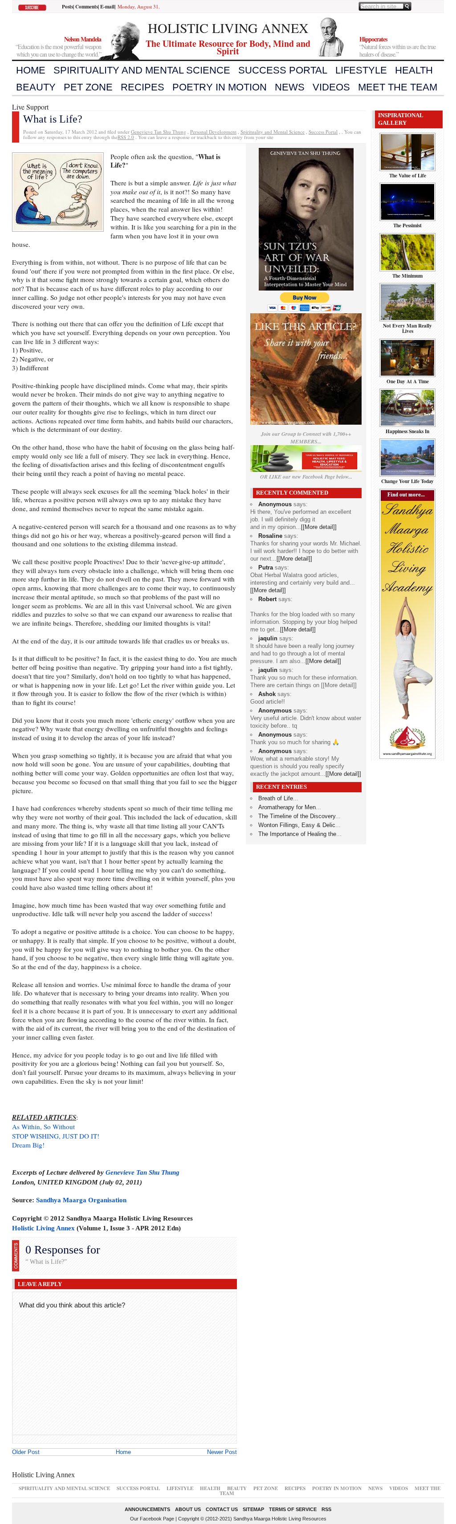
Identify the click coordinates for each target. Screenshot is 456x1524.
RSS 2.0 (126, 137)
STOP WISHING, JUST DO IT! (55, 1135)
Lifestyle (361, 70)
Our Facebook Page (152, 1518)
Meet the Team (397, 87)
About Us (188, 1509)
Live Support (30, 106)
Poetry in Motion (219, 87)
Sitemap (253, 1509)
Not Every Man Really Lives (407, 328)
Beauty (36, 87)
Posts (67, 6)
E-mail (107, 6)
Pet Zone (88, 87)
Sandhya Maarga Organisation (81, 1200)
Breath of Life (275, 798)
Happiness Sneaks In (407, 431)
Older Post (26, 1452)
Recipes (142, 87)
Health (414, 70)
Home (30, 70)
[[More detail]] (319, 527)
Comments (86, 6)
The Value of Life (407, 175)
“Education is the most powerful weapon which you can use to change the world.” (58, 46)
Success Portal (282, 70)
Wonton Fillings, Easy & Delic (296, 825)
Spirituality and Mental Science (141, 70)
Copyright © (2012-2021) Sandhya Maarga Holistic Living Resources (252, 1518)
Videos (331, 87)
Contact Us (222, 1509)
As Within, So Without (43, 1126)
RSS (326, 1509)
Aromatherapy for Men (287, 807)
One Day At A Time (408, 381)
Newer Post (222, 1452)
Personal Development (213, 131)
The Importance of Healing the (297, 834)
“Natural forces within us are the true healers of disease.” (397, 46)
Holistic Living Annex (43, 1228)
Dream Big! (28, 1144)
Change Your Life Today (407, 481)
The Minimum (407, 275)
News (290, 87)
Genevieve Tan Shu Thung (158, 131)
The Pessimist (407, 225)
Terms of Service (293, 1509)
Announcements (147, 1509)
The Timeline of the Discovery (296, 816)
